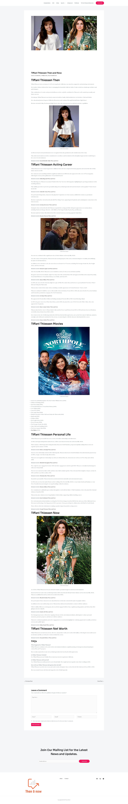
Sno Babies (34, 430)
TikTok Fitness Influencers (87, 3)
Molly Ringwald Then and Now (47, 178)
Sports (62, 3)
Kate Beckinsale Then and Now (48, 498)
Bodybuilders (47, 3)
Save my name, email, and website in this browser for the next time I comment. (53, 721)
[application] (64, 3)
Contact (66, 778)
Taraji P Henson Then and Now (48, 509)
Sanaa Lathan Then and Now (47, 320)
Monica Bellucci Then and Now (48, 487)
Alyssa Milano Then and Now (47, 279)
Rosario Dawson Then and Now (48, 216)
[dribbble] (103, 778)
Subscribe (84, 761)
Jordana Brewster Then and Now (48, 204)
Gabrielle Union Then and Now (48, 191)
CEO (53, 3)
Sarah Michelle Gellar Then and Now (49, 160)
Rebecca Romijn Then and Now (48, 449)
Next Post (100, 681)
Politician (76, 3)
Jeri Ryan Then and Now (46, 295)
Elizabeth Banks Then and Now (48, 597)
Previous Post (28, 681)
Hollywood (70, 3)
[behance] (97, 778)
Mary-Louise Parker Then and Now (49, 307)
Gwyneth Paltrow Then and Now (48, 637)
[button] (100, 3)
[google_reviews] (100, 778)
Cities (57, 3)
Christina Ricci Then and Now (47, 475)
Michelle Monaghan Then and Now (49, 462)
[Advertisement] (64, 61)
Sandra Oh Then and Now (46, 611)
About (61, 778)
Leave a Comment (35, 75)
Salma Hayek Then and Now (47, 625)
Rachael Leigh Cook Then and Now (48, 268)
